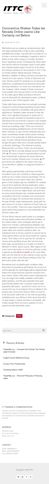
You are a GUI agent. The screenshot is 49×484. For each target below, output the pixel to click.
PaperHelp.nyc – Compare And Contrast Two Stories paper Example (24, 350)
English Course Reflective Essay (16, 357)
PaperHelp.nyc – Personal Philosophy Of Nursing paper (22, 377)
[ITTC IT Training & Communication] (18, 9)
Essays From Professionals (14, 363)
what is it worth (23, 252)
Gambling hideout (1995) (13, 369)
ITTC (19, 315)
